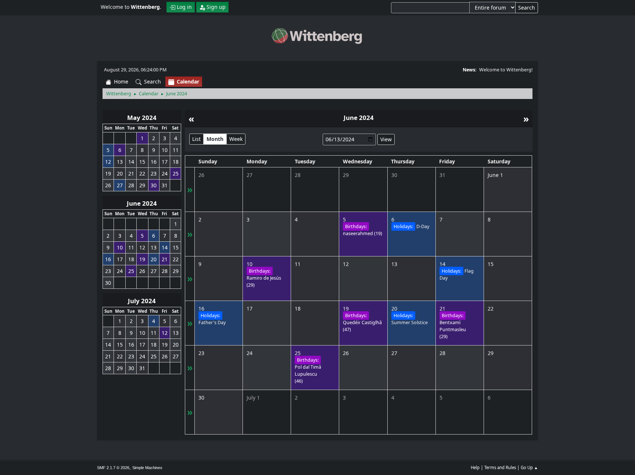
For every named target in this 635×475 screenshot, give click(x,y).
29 (346, 174)
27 (249, 174)
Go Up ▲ (529, 467)
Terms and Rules (500, 467)
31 (442, 174)
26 (201, 174)
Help (475, 467)
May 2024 (142, 117)
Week (236, 138)
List (196, 138)
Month (215, 138)
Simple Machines (147, 467)
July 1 (253, 397)
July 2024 (142, 301)
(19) (362, 233)
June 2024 (142, 203)
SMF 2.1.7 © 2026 (113, 467)
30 (394, 174)
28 (298, 174)
